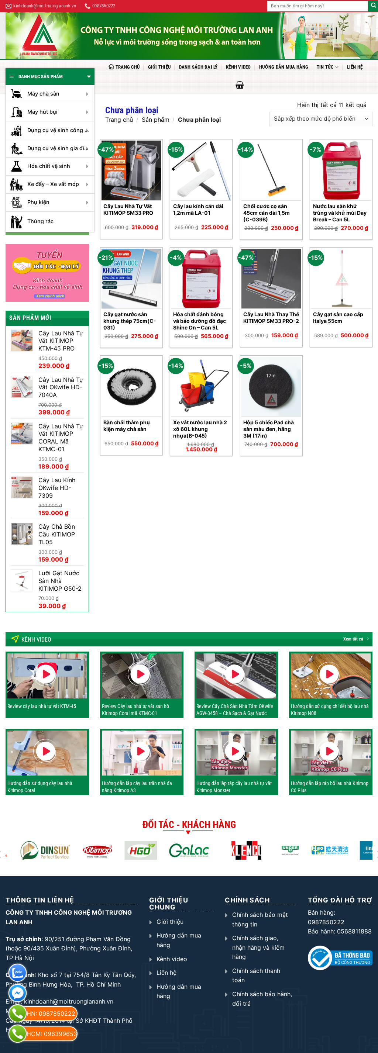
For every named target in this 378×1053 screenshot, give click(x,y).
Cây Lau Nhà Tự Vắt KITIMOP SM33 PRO (128, 209)
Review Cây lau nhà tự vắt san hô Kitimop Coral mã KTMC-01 (135, 709)
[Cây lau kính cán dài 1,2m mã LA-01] (201, 170)
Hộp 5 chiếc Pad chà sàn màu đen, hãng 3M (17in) (268, 429)
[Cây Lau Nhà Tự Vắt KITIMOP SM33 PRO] (131, 170)
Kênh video (238, 67)
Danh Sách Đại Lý (198, 67)
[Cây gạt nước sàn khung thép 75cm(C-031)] (131, 278)
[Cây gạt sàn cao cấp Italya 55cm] (341, 278)
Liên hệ (355, 67)
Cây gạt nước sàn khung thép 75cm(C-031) (129, 321)
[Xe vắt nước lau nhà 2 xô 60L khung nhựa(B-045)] (201, 387)
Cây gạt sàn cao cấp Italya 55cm (338, 317)
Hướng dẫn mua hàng (284, 67)
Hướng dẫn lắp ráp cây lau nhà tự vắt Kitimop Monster (234, 786)
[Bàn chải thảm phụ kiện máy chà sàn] (131, 387)
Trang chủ (128, 67)
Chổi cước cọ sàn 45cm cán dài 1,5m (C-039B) (266, 212)
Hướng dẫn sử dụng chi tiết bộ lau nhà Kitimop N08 (330, 709)
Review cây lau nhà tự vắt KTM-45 (41, 706)
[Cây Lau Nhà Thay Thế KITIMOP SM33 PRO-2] (271, 278)
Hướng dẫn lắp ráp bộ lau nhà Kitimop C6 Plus (329, 786)
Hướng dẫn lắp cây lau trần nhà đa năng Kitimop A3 (137, 786)
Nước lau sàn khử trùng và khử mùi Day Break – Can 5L (340, 212)
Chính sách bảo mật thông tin (260, 919)
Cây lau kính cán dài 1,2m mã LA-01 (198, 209)
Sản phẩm (155, 119)
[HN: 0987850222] (17, 1013)
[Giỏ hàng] (240, 85)
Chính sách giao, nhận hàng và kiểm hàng (258, 947)
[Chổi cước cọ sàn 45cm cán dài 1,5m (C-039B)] (271, 170)
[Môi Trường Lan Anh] (192, 35)
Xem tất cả (353, 639)
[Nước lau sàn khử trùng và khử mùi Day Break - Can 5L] (341, 170)
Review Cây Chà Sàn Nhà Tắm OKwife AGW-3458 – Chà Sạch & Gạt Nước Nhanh (234, 712)
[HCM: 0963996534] (17, 1033)
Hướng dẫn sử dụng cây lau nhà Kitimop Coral (39, 786)
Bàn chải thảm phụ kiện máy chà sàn (126, 425)
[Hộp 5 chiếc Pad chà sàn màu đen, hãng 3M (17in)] (271, 387)
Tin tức (325, 67)
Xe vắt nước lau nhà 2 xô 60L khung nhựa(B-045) (200, 429)
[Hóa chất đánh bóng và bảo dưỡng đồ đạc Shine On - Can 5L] (201, 278)
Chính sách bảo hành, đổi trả (262, 998)
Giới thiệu (159, 67)
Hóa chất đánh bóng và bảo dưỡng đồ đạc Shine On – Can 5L (199, 321)
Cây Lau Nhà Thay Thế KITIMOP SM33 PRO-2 (271, 317)
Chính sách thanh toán (256, 975)
